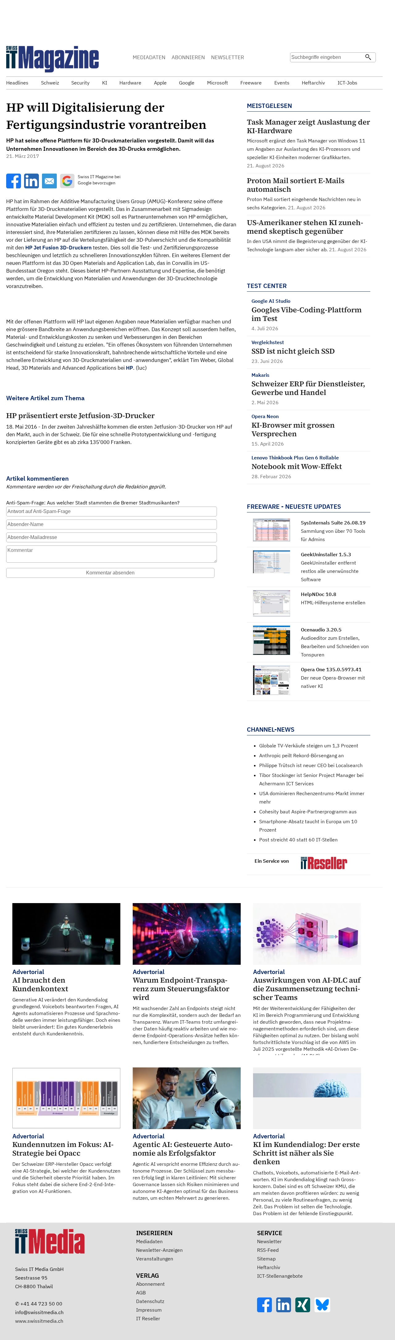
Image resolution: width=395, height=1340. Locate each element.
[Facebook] (266, 1310)
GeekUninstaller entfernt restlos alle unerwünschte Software (330, 571)
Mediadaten (149, 1241)
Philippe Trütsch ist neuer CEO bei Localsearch (311, 765)
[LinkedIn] (285, 1310)
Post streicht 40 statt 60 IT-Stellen (298, 839)
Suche (297, 69)
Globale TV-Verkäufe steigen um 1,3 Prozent (308, 745)
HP (129, 367)
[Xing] (304, 1310)
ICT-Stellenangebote (280, 1276)
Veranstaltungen (154, 1259)
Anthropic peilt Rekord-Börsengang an (301, 755)
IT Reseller (148, 1318)
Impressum (149, 1310)
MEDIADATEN (149, 57)
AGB (141, 1292)
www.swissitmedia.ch (39, 1321)
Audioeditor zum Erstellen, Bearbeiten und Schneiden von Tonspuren (335, 646)
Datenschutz (150, 1301)
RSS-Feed (268, 1250)
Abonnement (150, 1284)
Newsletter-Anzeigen (159, 1250)
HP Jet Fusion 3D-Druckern (58, 247)
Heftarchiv (268, 1267)
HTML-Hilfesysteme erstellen (333, 602)
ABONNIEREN (188, 57)
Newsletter (269, 1241)
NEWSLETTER (227, 57)
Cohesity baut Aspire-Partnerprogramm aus (308, 811)
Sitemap (266, 1259)
